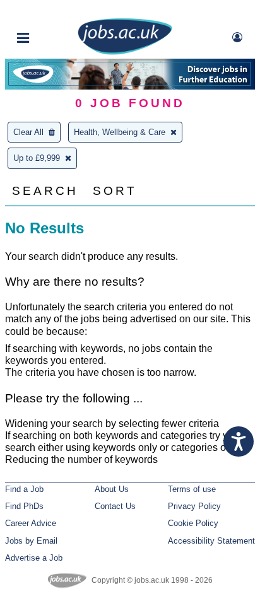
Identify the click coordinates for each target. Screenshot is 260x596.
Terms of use (192, 489)
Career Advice (30, 523)
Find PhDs (24, 506)
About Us (112, 489)
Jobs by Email (31, 541)
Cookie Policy (193, 523)
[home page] (125, 52)
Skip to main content (50, 11)
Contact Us (115, 506)
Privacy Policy (194, 506)
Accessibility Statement (211, 541)
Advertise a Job (33, 558)
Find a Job (24, 489)
